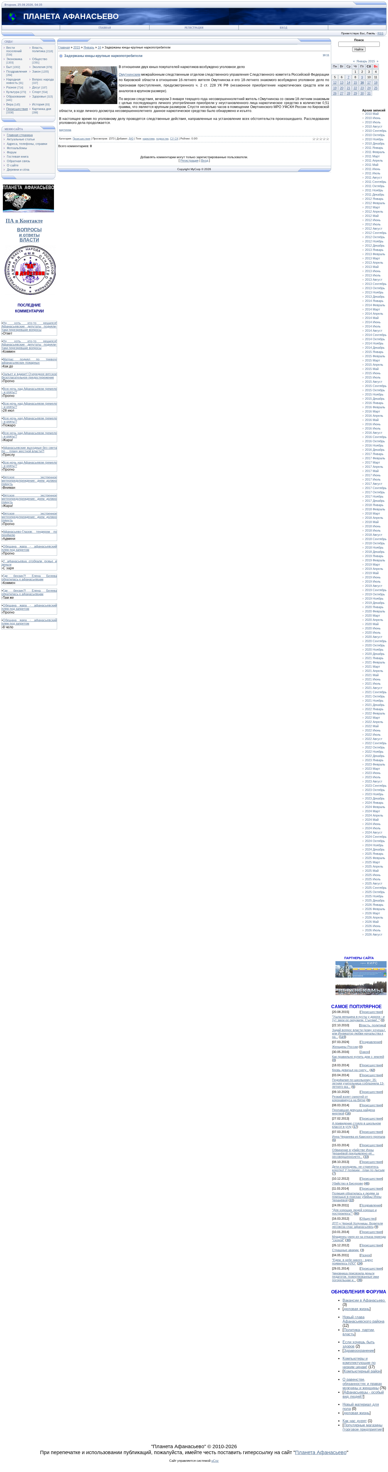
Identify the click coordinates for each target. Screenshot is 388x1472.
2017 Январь (374, 454)
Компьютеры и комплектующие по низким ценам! (359, 1362)
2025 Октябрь (375, 892)
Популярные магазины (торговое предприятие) (363, 1427)
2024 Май (372, 819)
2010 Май (372, 113)
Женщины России (345, 1046)
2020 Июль (373, 632)
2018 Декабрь (375, 551)
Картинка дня (41, 109)
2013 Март (372, 258)
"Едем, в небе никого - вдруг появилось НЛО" (352, 1261)
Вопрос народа (43, 79)
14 (348, 82)
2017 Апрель (374, 466)
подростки (162, 138)
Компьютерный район (362, 1371)
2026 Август (373, 934)
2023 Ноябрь (374, 794)
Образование (16, 96)
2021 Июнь (373, 679)
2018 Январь (374, 505)
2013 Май (372, 266)
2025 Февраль (375, 858)
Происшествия (17, 109)
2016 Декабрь (375, 449)
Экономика (14, 59)
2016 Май (372, 420)
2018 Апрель (374, 517)
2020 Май (372, 624)
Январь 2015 (365, 61)
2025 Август (373, 883)
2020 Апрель (374, 619)
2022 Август (373, 739)
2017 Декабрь (375, 500)
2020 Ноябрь (374, 649)
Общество (39, 59)
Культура (12, 92)
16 (99, 47)
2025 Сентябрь (376, 887)
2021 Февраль (375, 662)
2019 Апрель (374, 568)
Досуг (36, 87)
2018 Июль (373, 530)
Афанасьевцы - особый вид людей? (363, 1394)
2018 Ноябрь (374, 547)
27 (341, 93)
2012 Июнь (373, 220)
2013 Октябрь (375, 288)
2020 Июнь (373, 628)
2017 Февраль (375, 458)
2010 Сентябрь (376, 130)
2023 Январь (374, 760)
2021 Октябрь (375, 696)
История (38, 104)
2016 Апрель (374, 415)
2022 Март (372, 717)
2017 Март (372, 462)
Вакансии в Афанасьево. (364, 1300)
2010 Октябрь (375, 135)
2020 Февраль (375, 611)
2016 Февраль (375, 407)
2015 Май (372, 369)
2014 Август (373, 330)
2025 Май (372, 870)
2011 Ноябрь (374, 190)
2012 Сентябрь (376, 232)
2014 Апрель (374, 313)
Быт (9, 67)
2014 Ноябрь (374, 343)
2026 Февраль (375, 909)
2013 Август (373, 279)
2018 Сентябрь (376, 539)
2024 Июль (373, 828)
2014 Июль (373, 326)
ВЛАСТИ (29, 240)
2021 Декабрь (375, 705)
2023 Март (372, 768)
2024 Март (372, 811)
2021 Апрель (374, 670)
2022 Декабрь (375, 756)
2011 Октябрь (375, 186)
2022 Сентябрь (376, 743)
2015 (76, 47)
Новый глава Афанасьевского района (363, 1319)
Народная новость (13, 81)
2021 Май (372, 675)
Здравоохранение (359, 1350)
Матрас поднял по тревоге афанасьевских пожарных (29, 361)
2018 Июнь (373, 526)
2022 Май (372, 726)
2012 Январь (374, 198)
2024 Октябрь (375, 841)
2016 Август (373, 432)
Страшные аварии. (345, 1250)
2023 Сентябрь (376, 785)
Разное (11, 87)
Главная (105, 27)
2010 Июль (373, 122)
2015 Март (372, 360)
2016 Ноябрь (374, 445)
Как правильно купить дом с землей (358, 1056)
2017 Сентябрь (376, 488)
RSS (380, 33)
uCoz (215, 1460)
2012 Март (372, 207)
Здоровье (39, 96)
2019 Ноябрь (374, 598)
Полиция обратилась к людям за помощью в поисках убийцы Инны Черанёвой (356, 1197)
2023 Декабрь (375, 798)
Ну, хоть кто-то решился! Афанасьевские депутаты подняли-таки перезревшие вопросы (29, 326)
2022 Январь (374, 709)
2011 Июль (372, 173)
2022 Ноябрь (374, 751)
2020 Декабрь (375, 653)
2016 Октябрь (375, 441)
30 (362, 93)
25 (375, 88)
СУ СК (174, 138)
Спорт (36, 92)
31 (369, 93)
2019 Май (372, 573)
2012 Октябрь (375, 237)
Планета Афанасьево (321, 1452)
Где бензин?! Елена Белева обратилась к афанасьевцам (29, 577)
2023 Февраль (375, 764)
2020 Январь (374, 607)
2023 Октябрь (375, 790)
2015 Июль (373, 377)
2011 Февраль (375, 152)
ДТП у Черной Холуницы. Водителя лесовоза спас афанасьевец (357, 1225)
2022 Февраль (375, 713)
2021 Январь (374, 658)
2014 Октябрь (375, 339)
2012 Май (372, 215)
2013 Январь (374, 249)
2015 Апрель (374, 364)
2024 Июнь (373, 824)
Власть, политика (38, 49)
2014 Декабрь (375, 347)
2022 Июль (373, 734)
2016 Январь (374, 403)
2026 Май (372, 921)
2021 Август (373, 688)
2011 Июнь (372, 169)
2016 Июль (373, 428)
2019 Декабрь (375, 602)
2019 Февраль (375, 560)
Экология (38, 67)
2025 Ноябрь (374, 896)
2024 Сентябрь (376, 836)
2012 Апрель (374, 211)
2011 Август (373, 177)
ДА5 (131, 138)
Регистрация (194, 27)
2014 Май (372, 318)
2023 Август (373, 781)
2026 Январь (374, 904)
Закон (36, 71)
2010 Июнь (373, 118)
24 (369, 88)
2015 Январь (374, 352)
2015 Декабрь (375, 398)
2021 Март (372, 666)
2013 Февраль (375, 254)
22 (355, 88)
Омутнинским (129, 75)
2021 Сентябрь (376, 692)
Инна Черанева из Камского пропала (358, 1136)
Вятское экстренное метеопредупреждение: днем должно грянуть (29, 480)
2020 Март (372, 615)
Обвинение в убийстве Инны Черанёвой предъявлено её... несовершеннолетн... (353, 1153)
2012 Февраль (375, 203)
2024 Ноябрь (374, 845)
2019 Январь (374, 556)
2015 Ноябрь (374, 394)
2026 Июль (373, 930)
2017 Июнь (373, 475)
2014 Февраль (375, 305)
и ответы (29, 234)
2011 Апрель (374, 160)
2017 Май (372, 471)
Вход (283, 27)
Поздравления (16, 71)
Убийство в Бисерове (347, 1183)
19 (335, 88)
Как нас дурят (355, 1421)
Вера (9, 104)
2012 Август (373, 228)
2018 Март (372, 513)
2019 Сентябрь (376, 590)
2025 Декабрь (375, 900)
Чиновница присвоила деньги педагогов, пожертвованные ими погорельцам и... (355, 1277)
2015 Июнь (373, 373)
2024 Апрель (374, 815)
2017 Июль (373, 479)
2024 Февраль (375, 807)
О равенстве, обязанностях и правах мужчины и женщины (362, 1383)
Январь (89, 47)
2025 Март (372, 862)
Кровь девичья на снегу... (350, 1070)
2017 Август (373, 483)
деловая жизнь (357, 1309)
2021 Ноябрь (374, 700)
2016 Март (372, 411)
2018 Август (373, 534)
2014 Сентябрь (376, 335)
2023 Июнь (373, 773)
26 (335, 93)
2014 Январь (374, 301)
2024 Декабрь (375, 849)
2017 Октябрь (375, 492)
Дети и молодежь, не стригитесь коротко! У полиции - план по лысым (358, 1168)
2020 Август (373, 636)
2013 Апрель (374, 262)
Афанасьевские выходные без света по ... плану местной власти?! (29, 449)
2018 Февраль (375, 509)
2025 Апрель (374, 866)
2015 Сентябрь (376, 386)
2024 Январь (374, 802)
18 (375, 82)
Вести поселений (14, 49)
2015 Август (373, 381)
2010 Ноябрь (374, 139)
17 (369, 82)
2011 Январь (374, 147)
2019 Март (372, 564)
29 (355, 93)
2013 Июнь (373, 271)
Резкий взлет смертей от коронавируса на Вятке (350, 1098)
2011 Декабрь (374, 194)
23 (362, 88)
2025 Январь (374, 853)
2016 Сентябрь (376, 437)
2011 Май (371, 164)
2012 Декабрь (375, 245)
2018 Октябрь (375, 543)
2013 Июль (373, 275)
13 (341, 82)
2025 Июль (373, 879)
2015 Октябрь (375, 390)
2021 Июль (373, 683)
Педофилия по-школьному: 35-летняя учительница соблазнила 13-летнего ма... (358, 1083)
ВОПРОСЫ (29, 229)
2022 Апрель (374, 722)
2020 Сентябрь (376, 641)
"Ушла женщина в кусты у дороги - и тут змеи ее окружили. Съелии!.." (358, 1018)
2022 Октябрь (375, 747)
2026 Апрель (374, 917)
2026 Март (372, 913)
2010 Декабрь (375, 143)
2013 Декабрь (375, 296)
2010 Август (373, 126)
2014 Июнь (373, 322)
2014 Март (372, 309)
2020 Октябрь (375, 645)
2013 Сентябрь (376, 283)
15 (355, 82)
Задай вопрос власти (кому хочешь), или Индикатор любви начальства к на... (359, 1033)
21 (348, 88)
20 (341, 88)
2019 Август (373, 585)
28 (348, 93)
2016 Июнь (373, 424)
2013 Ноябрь (374, 292)
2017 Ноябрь (374, 496)
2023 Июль (373, 777)
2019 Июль (373, 581)
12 (335, 82)
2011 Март (372, 156)
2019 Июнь (373, 577)
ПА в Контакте (24, 221)
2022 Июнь (373, 730)
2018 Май (372, 522)
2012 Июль (373, 224)
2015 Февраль (375, 356)
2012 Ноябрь (374, 241)
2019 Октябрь (375, 594)
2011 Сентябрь (375, 181)
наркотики (149, 138)
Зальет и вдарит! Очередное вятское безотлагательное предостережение (29, 375)
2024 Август (373, 832)
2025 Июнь (373, 875)
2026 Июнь (373, 926)
